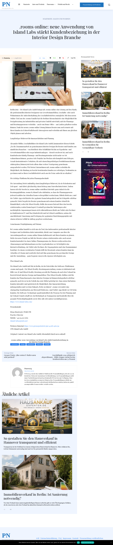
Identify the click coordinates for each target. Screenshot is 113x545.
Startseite (47, 19)
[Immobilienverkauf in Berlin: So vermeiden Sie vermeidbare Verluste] (96, 130)
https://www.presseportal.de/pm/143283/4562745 (41, 326)
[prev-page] (4, 509)
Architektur (14, 344)
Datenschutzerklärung (87, 542)
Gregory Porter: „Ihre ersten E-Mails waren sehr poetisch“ (20, 356)
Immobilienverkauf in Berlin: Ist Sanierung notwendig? (36, 496)
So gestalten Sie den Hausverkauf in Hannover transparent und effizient (30, 440)
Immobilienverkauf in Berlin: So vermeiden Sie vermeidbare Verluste (96, 144)
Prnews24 (7, 58)
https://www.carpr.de (29, 371)
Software (39, 344)
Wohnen (47, 344)
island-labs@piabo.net (19, 321)
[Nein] (111, 542)
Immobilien (31, 344)
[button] (108, 5)
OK (78, 542)
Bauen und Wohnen (61, 19)
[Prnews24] (17, 376)
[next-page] (10, 509)
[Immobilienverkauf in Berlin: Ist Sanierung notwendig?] (37, 472)
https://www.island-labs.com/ (21, 302)
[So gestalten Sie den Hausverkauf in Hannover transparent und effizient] (37, 416)
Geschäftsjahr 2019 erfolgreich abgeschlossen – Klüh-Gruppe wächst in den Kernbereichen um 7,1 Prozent (58, 357)
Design (22, 344)
